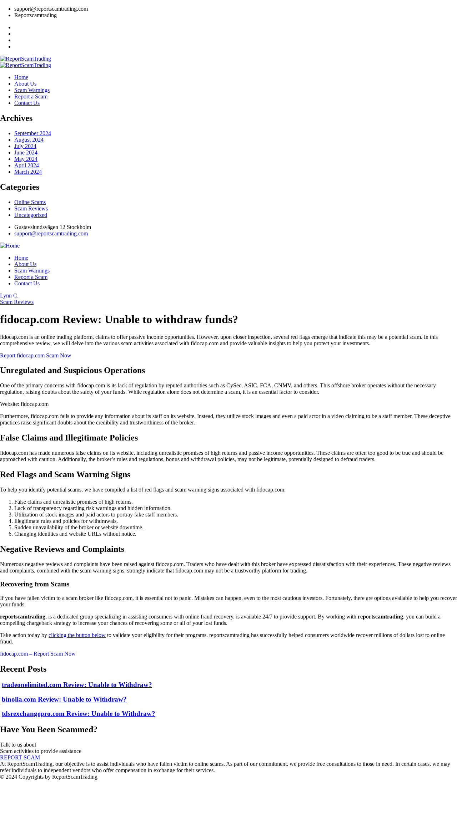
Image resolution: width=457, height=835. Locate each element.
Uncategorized (30, 215)
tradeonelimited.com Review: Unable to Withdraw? (77, 684)
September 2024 (32, 133)
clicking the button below (77, 635)
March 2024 (28, 172)
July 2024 (25, 146)
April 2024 (26, 165)
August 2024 (29, 140)
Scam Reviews (31, 208)
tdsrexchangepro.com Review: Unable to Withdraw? (78, 713)
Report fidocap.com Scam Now (35, 355)
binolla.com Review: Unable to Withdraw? (64, 699)
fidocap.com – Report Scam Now (38, 654)
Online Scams (30, 202)
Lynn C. (9, 295)
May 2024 (25, 159)
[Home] (10, 246)
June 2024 (25, 152)
